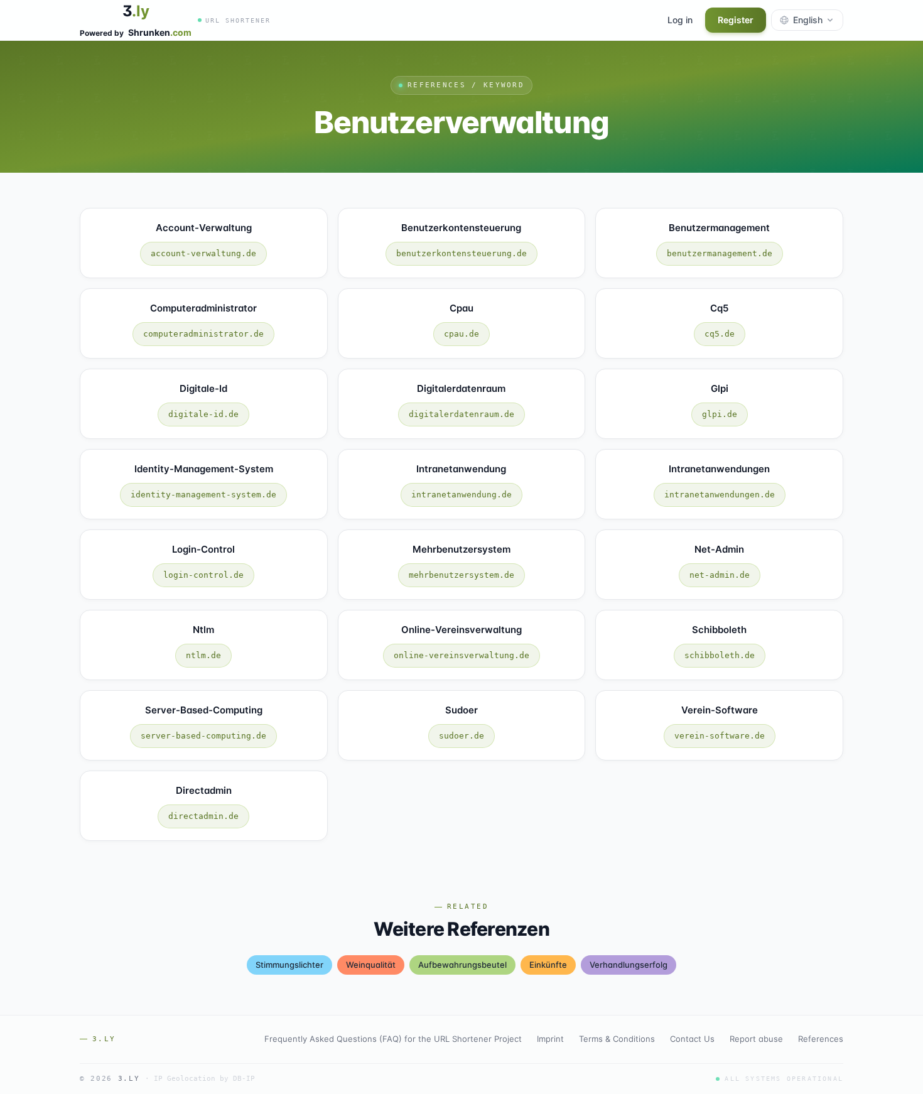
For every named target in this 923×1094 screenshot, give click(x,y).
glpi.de (719, 414)
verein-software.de (719, 735)
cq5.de (719, 333)
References (820, 1039)
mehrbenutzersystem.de (461, 575)
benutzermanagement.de (719, 253)
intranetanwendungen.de (719, 494)
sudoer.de (461, 735)
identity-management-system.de (203, 494)
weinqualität (371, 965)
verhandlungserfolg (628, 965)
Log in (680, 19)
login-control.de (203, 575)
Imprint (550, 1039)
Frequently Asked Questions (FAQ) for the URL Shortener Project (393, 1039)
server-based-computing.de (203, 735)
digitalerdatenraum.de (461, 414)
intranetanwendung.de (461, 494)
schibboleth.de (719, 655)
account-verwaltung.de (203, 253)
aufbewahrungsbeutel (462, 965)
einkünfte (548, 965)
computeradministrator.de (203, 333)
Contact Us (692, 1039)
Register (735, 19)
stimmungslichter (289, 965)
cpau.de (461, 333)
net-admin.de (719, 575)
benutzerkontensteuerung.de (461, 253)
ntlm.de (203, 655)
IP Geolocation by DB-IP (204, 1079)
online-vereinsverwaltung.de (461, 655)
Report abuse (756, 1039)
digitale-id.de (203, 414)
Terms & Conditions (617, 1039)
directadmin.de (203, 816)
